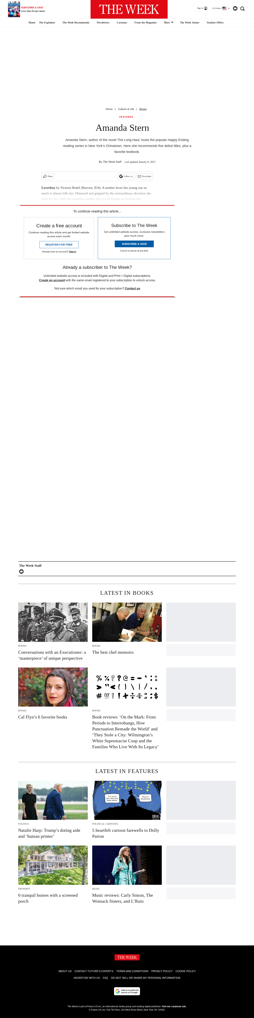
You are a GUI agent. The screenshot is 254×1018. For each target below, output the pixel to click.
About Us (65, 971)
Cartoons (122, 22)
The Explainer (47, 22)
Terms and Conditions (132, 971)
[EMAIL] (22, 571)
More (167, 22)
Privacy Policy (162, 971)
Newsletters (103, 22)
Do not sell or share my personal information (145, 977)
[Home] (31, 22)
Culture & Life (126, 109)
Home (109, 109)
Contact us (132, 288)
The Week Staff (112, 161)
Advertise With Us (87, 977)
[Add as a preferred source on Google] (127, 991)
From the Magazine (145, 22)
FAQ (105, 977)
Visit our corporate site (174, 1006)
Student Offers (215, 22)
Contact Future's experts (94, 971)
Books (143, 109)
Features (126, 117)
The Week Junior (189, 22)
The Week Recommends (75, 22)
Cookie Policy (186, 971)
